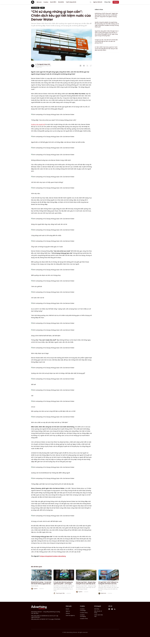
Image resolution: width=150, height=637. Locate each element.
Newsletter (61, 2)
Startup (68, 613)
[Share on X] (87, 65)
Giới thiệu (96, 609)
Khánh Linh (103, 593)
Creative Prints (84, 618)
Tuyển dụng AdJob (71, 2)
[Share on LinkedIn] (80, 65)
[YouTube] (112, 609)
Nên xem (39, 2)
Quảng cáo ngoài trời (38, 124)
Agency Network (97, 2)
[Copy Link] (91, 65)
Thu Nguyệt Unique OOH (43, 64)
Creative (46, 2)
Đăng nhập (107, 2)
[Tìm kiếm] (90, 2)
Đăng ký (116, 2)
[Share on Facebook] (84, 65)
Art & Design (35, 7)
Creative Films (84, 612)
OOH (42, 7)
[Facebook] (109, 609)
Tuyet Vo (35, 588)
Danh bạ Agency (70, 615)
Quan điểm (53, 2)
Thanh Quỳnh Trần (60, 593)
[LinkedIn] (115, 609)
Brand (67, 609)
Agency (68, 611)
